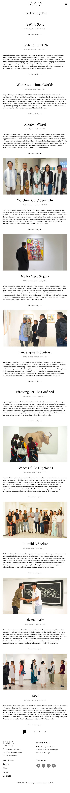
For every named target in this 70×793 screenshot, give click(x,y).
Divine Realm (35, 619)
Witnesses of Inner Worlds (35, 84)
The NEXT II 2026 (35, 45)
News (5, 772)
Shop (5, 768)
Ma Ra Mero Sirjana (35, 276)
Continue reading (33, 34)
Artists (6, 764)
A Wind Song (35, 24)
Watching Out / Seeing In (35, 200)
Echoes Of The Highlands (35, 467)
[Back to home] (35, 4)
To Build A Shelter (35, 543)
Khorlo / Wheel (35, 124)
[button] (66, 4)
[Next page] (45, 732)
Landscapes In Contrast (35, 352)
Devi (35, 695)
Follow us (41, 760)
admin (33, 29)
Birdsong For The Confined (35, 391)
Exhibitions (8, 760)
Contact (7, 776)
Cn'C (51, 783)
